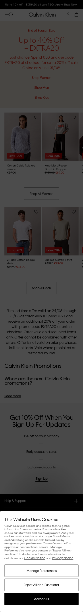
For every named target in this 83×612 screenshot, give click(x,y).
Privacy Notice (62, 558)
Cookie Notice (34, 558)
